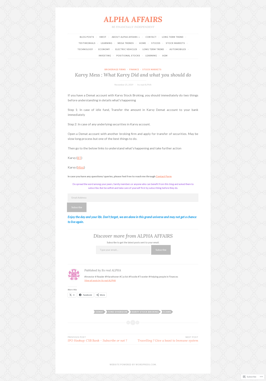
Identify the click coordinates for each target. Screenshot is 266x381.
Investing (105, 55)
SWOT (102, 37)
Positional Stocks (128, 55)
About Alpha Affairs (125, 37)
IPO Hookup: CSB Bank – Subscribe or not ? (97, 339)
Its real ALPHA (144, 84)
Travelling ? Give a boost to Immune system (168, 339)
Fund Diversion (117, 312)
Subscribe (76, 207)
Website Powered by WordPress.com (133, 364)
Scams (167, 312)
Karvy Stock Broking (145, 312)
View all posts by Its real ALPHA (100, 280)
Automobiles (177, 49)
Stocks (155, 43)
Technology (85, 49)
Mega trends (126, 43)
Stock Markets (175, 43)
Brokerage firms (115, 69)
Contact (151, 37)
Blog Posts (87, 37)
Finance (134, 69)
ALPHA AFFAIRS (133, 19)
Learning (106, 43)
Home (142, 43)
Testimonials (87, 43)
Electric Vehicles (126, 49)
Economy (104, 49)
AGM (164, 55)
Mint (80, 167)
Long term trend (172, 37)
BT (79, 158)
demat (99, 312)
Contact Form (164, 176)
